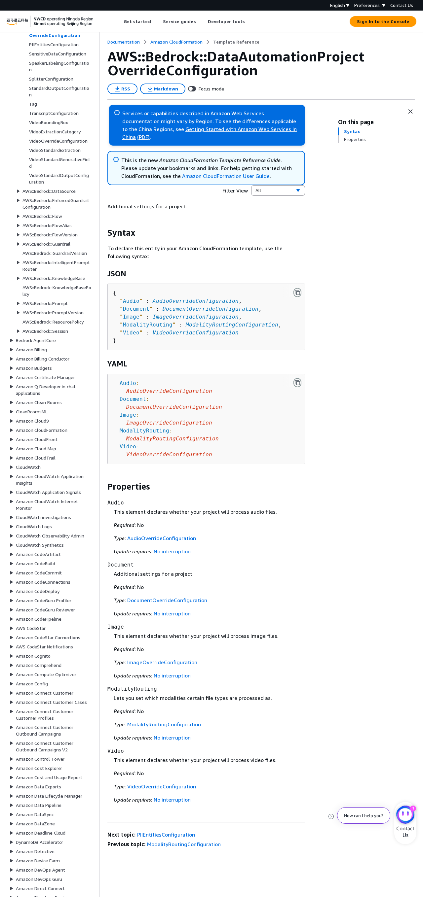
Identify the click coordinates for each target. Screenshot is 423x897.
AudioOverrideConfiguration (196, 301)
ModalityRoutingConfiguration (232, 325)
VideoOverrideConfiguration (196, 332)
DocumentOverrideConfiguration (210, 309)
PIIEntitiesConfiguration (166, 834)
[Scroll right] (250, 21)
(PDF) (143, 137)
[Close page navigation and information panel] (410, 111)
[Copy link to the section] (102, 232)
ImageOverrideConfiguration (196, 317)
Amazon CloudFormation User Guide (226, 176)
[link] (236, 42)
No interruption (172, 551)
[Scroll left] (118, 21)
